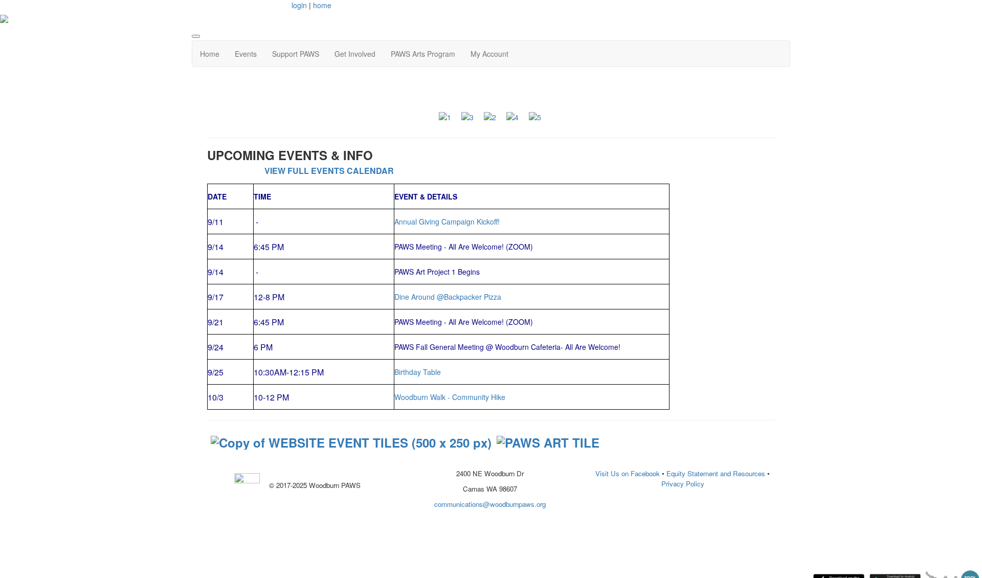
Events (246, 54)
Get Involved (354, 54)
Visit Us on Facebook (627, 473)
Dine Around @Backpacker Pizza (447, 297)
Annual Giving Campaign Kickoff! (447, 221)
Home (209, 54)
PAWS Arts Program (423, 54)
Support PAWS (295, 54)
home (322, 5)
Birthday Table (417, 372)
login (299, 5)
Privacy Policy (682, 483)
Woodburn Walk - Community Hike (449, 397)
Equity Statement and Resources (715, 473)
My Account (489, 54)
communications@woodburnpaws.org (490, 504)
